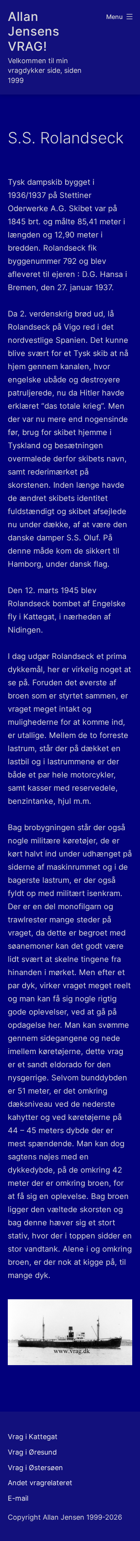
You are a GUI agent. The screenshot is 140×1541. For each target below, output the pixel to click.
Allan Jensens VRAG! (33, 31)
